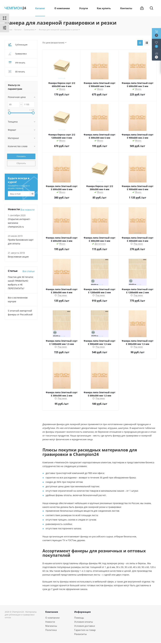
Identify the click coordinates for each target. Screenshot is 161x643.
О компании (52, 617)
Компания (51, 611)
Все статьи (28, 271)
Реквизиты (80, 634)
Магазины (51, 625)
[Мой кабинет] (142, 8)
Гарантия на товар (85, 629)
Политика (51, 629)
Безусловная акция (18, 256)
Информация (82, 611)
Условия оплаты (83, 621)
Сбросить (21, 163)
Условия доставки (84, 625)
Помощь (79, 617)
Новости (50, 621)
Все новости (27, 209)
